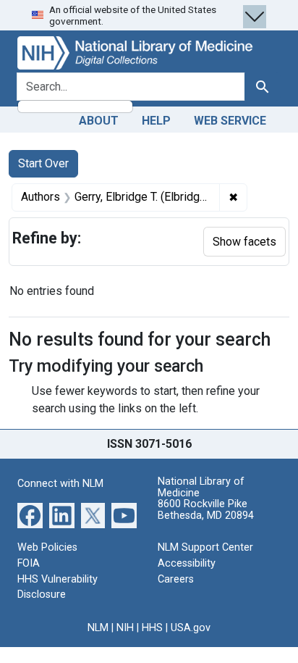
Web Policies (47, 547)
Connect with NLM (60, 484)
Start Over (43, 163)
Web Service (230, 121)
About (99, 121)
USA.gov (190, 628)
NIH (125, 628)
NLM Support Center (205, 547)
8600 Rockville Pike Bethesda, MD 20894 (206, 510)
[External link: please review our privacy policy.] (30, 515)
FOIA (28, 563)
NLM (98, 628)
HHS (152, 628)
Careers (176, 579)
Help (156, 121)
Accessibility (187, 563)
